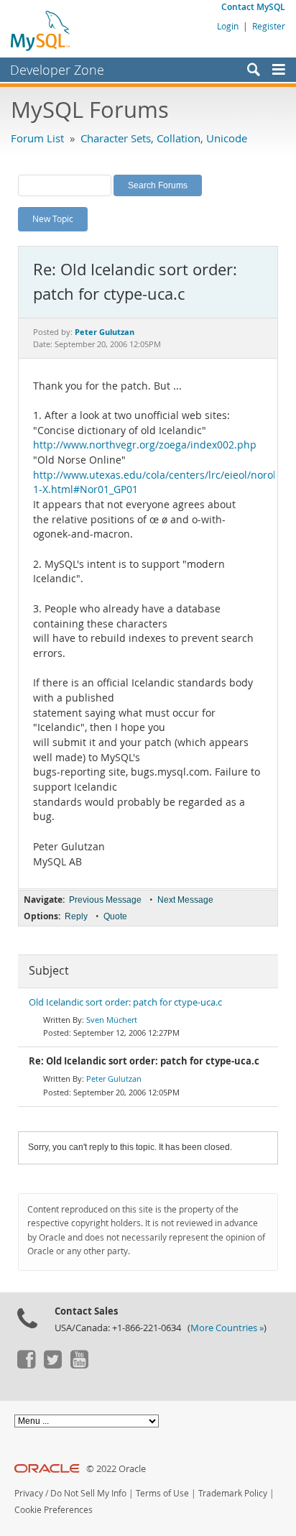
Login (228, 26)
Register (268, 26)
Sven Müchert (111, 1019)
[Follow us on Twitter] (52, 1365)
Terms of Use (162, 1493)
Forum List (37, 138)
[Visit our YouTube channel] (79, 1365)
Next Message (185, 900)
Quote (115, 916)
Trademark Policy (232, 1493)
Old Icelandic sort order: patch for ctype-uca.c (125, 1002)
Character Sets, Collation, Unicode (163, 138)
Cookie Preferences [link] (53, 1509)
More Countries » (227, 1328)
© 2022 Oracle (116, 1469)
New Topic (52, 218)
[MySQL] (41, 30)
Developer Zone (57, 69)
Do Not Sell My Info (88, 1493)
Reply (76, 916)
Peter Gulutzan (114, 1078)
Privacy (28, 1493)
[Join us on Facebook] (25, 1365)
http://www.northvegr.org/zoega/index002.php (144, 444)
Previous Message (105, 900)
